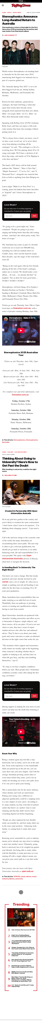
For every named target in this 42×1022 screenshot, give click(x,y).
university (19, 879)
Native (11, 879)
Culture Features (21, 452)
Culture (10, 452)
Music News (17, 12)
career (5, 582)
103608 (17, 876)
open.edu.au (27, 871)
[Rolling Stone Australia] (21, 6)
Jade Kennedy (9, 35)
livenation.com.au (22, 308)
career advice (25, 876)
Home (4, 12)
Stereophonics (19, 440)
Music (9, 12)
